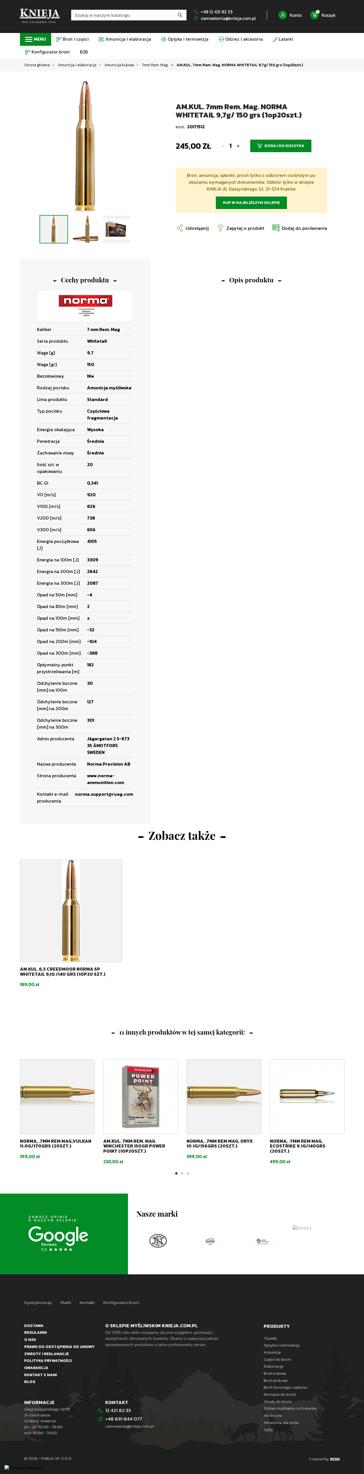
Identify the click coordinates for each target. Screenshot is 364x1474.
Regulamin (35, 1332)
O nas (30, 1339)
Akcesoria (273, 1415)
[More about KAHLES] (264, 1228)
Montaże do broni (279, 1394)
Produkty (277, 1326)
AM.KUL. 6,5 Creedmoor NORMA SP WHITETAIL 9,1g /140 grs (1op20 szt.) (63, 971)
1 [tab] (79, 204)
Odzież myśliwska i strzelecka (290, 1408)
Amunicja (272, 1352)
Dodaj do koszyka (284, 146)
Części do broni (277, 1359)
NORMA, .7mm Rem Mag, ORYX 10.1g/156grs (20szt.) (220, 1144)
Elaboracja (273, 1366)
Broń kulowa (275, 1373)
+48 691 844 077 (124, 1419)
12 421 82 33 (118, 1410)
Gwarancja (36, 1367)
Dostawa (34, 1325)
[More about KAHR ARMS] (316, 1241)
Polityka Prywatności (48, 1360)
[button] (299, 227)
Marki (66, 1302)
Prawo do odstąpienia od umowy (59, 1346)
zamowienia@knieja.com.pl (228, 18)
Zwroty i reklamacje (46, 1354)
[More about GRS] (160, 1241)
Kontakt (87, 1302)
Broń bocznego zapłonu (285, 1387)
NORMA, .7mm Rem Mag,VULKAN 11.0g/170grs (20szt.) (55, 1144)
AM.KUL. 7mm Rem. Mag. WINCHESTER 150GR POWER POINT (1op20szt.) (134, 1146)
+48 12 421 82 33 (217, 12)
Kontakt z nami (40, 1375)
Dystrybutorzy (38, 1302)
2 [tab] (85, 204)
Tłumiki (270, 1338)
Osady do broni (277, 1401)
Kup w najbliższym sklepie (251, 203)
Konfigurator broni (121, 1302)
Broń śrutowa (276, 1380)
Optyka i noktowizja (281, 1345)
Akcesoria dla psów (281, 1422)
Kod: (181, 127)
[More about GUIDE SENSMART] (212, 1241)
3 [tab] (91, 204)
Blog (29, 1381)
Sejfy (268, 1429)
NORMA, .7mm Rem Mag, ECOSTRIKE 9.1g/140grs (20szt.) (297, 1146)
